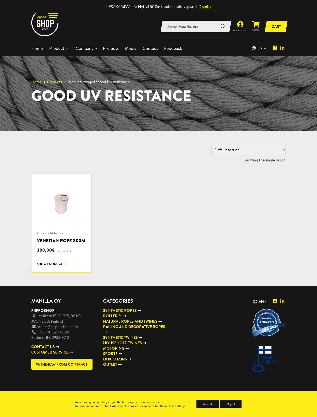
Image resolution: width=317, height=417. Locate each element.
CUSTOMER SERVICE (49, 352)
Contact (150, 48)
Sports (110, 353)
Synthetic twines (120, 337)
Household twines (50, 233)
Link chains (115, 359)
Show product (50, 264)
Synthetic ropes (120, 310)
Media (130, 48)
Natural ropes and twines (130, 321)
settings (180, 406)
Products (57, 48)
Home (37, 48)
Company (85, 48)
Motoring (113, 348)
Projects (111, 48)
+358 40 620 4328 (53, 332)
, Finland (56, 318)
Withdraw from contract (62, 364)
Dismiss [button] (205, 6)
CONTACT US (43, 346)
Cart (276, 26)
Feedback (173, 48)
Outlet (110, 364)
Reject (231, 404)
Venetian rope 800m (61, 240)
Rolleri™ (112, 316)
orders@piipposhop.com (57, 326)
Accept (207, 404)
